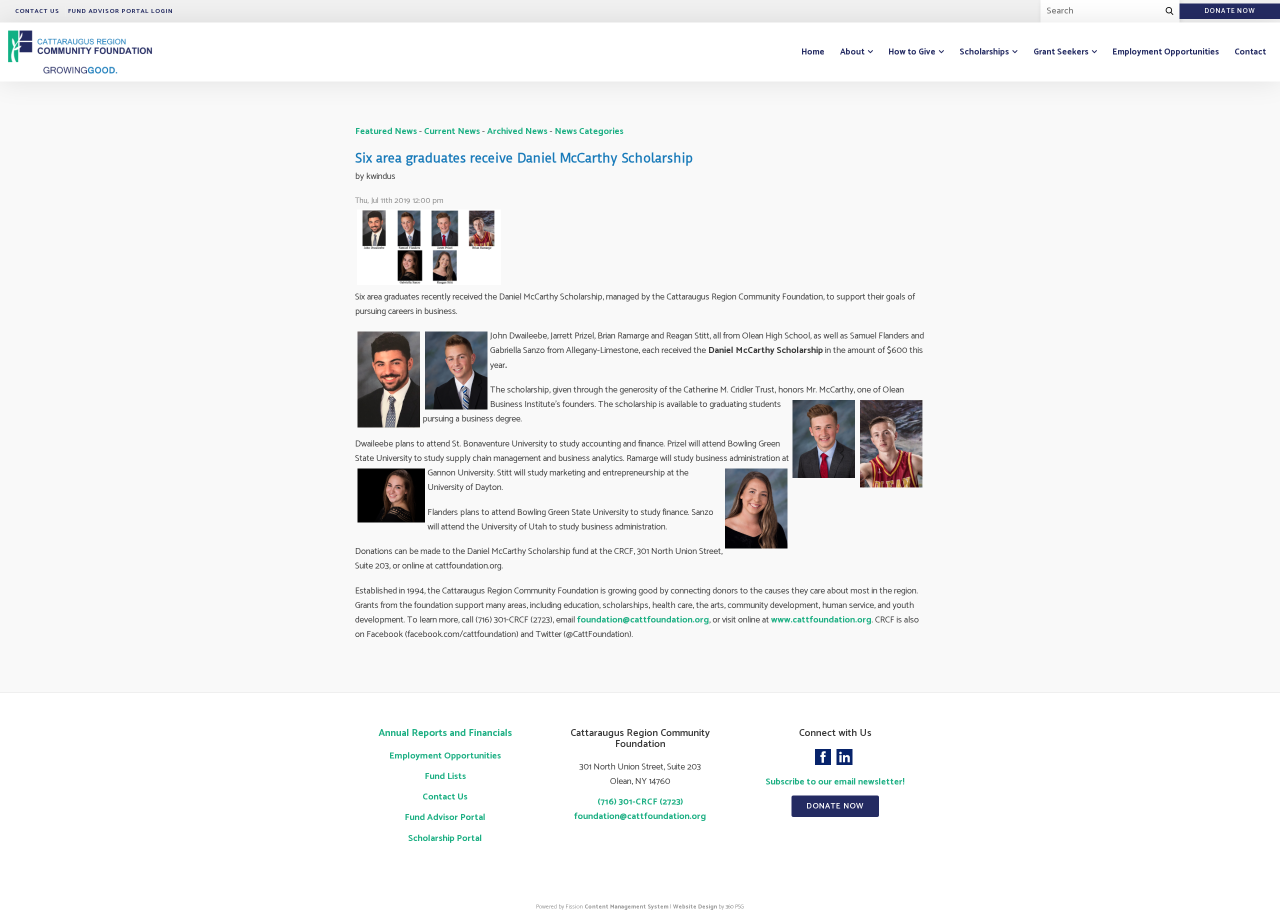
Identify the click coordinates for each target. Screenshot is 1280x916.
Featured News (386, 131)
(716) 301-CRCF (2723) (640, 802)
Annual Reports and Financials (445, 733)
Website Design (695, 907)
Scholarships (984, 52)
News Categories (589, 131)
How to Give (912, 52)
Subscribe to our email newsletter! (835, 782)
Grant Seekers (1061, 52)
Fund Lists (445, 776)
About (852, 52)
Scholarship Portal (445, 838)
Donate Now (835, 806)
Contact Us (37, 11)
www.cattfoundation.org (821, 620)
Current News (452, 131)
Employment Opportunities (1165, 52)
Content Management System (626, 907)
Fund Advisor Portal (445, 817)
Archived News (517, 131)
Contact (1250, 52)
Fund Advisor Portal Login (120, 11)
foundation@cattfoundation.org (643, 620)
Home (813, 52)
